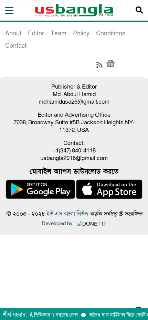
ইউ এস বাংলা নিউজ (67, 214)
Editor (36, 33)
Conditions (110, 33)
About (13, 33)
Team (58, 33)
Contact (16, 46)
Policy (81, 33)
